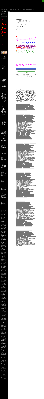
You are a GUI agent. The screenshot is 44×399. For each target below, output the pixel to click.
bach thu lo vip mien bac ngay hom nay (27, 105)
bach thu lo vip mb (18, 105)
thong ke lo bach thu (32, 238)
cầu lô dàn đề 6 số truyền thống (20, 121)
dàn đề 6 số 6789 (33, 133)
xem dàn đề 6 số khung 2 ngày (27, 242)
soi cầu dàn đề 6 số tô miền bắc (31, 208)
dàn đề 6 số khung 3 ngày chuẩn (28, 155)
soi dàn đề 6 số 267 (28, 217)
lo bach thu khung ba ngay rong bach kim (21, 190)
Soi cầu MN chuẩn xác (3, 96)
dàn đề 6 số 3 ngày (23, 132)
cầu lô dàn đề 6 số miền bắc (19, 120)
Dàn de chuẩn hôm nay (19, 179)
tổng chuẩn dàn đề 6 (25, 239)
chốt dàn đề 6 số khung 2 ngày (28, 124)
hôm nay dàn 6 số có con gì (19, 183)
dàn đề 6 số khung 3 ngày (19, 155)
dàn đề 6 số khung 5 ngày (31, 157)
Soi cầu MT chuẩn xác (3, 111)
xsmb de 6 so (33, 243)
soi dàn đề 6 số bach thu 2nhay (20, 219)
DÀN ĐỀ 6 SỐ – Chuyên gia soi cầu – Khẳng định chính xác (23, 129)
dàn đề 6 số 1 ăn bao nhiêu (32, 130)
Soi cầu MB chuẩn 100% (19, 19)
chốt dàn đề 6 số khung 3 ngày (20, 125)
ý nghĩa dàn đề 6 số (18, 245)
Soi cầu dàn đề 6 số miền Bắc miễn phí (21, 208)
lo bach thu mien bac (19, 192)
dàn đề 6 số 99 (28, 134)
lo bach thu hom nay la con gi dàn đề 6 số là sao (22, 188)
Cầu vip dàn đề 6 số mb (19, 122)
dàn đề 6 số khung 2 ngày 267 (20, 154)
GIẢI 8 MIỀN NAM (4, 100)
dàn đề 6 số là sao (24, 159)
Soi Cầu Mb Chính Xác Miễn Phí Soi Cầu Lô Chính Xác (31, 7)
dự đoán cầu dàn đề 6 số (28, 181)
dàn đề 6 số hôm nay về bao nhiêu (20, 150)
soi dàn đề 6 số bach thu (32, 218)
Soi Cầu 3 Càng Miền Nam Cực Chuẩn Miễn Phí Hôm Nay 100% (3, 132)
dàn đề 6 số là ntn (18, 159)
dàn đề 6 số (24, 128)
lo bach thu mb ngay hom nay (29, 191)
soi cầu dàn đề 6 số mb (19, 207)
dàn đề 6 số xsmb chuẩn (19, 178)
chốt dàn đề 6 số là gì (28, 125)
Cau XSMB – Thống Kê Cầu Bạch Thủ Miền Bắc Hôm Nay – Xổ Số (3, 154)
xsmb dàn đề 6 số (28, 243)
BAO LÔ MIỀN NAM (4, 97)
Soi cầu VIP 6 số (32, 213)
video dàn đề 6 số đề (28, 240)
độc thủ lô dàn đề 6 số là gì (19, 181)
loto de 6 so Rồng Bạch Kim (26, 192)
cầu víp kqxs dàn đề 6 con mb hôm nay (28, 122)
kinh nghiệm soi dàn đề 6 (19, 186)
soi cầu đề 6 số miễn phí (19, 209)
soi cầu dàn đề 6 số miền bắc (26, 207)
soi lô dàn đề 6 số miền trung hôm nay (21, 236)
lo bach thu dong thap (19, 187)
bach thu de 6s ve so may (27, 104)
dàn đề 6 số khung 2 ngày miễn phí (29, 154)
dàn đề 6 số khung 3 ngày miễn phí (20, 156)
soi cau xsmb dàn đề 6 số (31, 215)
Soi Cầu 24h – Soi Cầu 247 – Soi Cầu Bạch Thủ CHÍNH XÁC (3, 160)
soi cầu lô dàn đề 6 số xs (30, 210)
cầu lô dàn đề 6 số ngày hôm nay (29, 120)
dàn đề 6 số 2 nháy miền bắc (30, 131)
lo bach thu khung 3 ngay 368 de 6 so (21, 189)
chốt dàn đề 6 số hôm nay (19, 124)
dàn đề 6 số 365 (18, 133)
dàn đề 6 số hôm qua (19, 151)
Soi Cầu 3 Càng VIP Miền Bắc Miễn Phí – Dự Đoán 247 (17, 7)
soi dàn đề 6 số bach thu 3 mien (29, 219)
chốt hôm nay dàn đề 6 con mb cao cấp (21, 126)
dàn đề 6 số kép (25, 151)
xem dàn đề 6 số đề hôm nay (25, 241)
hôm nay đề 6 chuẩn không (19, 184)
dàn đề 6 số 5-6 (23, 133)
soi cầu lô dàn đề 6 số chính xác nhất (21, 210)
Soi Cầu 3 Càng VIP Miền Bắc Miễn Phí (5, 7)
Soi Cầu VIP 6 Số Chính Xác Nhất (20, 214)
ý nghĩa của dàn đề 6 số (32, 244)
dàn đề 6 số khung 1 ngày (25, 153)
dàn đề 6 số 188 (23, 131)
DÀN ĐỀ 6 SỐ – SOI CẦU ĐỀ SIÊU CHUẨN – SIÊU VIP (21, 130)
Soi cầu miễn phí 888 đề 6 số (29, 212)
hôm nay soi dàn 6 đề (27, 184)
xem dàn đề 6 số (18, 241)
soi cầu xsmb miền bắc (19, 216)
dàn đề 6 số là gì (18, 158)
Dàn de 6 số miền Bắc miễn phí (27, 163)
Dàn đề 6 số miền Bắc (30, 160)
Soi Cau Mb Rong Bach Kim (4, 9)
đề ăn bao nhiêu (18, 180)
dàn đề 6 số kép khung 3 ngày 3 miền (29, 152)
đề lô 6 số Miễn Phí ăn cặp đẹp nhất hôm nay (27, 180)
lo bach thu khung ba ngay (30, 189)
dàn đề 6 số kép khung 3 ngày (20, 152)
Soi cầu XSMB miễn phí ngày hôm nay (27, 216)
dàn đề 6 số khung (18, 153)
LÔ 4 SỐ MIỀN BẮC (4, 84)
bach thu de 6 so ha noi (19, 104)
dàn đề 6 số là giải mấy (24, 158)
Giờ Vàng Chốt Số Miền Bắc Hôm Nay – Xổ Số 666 (7, 11)
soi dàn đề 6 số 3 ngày (19, 218)
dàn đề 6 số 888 (23, 134)
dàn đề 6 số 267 (18, 132)
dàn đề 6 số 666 (28, 133)
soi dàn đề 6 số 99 (25, 218)
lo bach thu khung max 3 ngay (20, 191)
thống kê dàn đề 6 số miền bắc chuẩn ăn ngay (22, 238)
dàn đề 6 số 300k (29, 132)
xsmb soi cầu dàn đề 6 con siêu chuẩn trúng (22, 244)
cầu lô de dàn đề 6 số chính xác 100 (30, 121)
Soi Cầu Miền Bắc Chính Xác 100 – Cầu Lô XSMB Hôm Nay (15, 9)
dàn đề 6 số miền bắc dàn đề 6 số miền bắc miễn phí (22, 162)
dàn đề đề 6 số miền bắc (26, 179)
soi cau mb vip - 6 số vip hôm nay (20, 212)
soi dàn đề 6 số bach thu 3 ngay (20, 220)
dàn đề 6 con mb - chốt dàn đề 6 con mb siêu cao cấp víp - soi (23, 127)
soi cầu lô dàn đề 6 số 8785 (26, 209)
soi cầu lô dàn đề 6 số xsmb (19, 211)
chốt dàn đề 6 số (18, 123)
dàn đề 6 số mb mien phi (24, 160)
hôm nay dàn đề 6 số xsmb (27, 183)
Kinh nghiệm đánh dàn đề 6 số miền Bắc (31, 185)
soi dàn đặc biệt (18, 217)
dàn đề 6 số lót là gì (30, 159)
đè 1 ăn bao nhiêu (33, 179)
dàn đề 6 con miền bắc (19, 128)
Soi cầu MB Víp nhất (3, 175)
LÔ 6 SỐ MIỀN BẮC (4, 85)
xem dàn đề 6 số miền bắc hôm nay (20, 243)
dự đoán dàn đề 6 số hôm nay (29, 182)
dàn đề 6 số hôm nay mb (19, 149)
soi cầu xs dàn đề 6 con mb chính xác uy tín (21, 215)
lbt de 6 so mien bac (26, 186)
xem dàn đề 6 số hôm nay (19, 242)
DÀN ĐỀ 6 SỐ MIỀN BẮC (23, 21)
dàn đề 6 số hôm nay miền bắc (27, 149)
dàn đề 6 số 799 (18, 134)
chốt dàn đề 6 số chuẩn (25, 123)
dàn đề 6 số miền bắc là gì (19, 163)
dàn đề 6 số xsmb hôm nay (27, 178)
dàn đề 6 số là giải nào (31, 158)
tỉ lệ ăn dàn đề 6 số (18, 239)
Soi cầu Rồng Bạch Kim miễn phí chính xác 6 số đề (22, 213)
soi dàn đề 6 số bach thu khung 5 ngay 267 (21, 221)
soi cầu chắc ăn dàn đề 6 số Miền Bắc (27, 68)
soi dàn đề (23, 217)
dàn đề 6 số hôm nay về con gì (30, 150)
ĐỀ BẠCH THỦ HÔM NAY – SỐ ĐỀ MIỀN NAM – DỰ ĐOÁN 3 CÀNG (13, 1)
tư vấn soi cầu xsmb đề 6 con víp (20, 240)
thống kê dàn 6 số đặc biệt (24, 237)
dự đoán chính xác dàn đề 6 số (20, 182)
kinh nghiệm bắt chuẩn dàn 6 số (20, 185)
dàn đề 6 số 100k (18, 131)
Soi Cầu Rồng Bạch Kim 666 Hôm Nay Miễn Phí (28, 9)
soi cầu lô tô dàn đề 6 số (28, 211)
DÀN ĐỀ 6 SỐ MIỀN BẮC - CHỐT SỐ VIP (20, 161)
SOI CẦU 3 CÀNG (3, 195)
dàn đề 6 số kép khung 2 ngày (31, 151)
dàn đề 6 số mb (18, 160)
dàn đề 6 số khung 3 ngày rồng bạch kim (21, 157)
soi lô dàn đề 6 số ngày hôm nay (31, 236)
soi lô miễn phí (18, 237)
